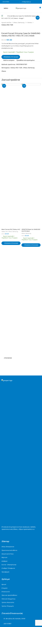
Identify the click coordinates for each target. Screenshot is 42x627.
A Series (29, 22)
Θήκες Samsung (18, 22)
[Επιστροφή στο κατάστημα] (5, 29)
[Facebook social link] (7, 71)
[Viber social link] (16, 71)
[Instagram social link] (5, 362)
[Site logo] (21, 8)
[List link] (21, 547)
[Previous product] (2, 29)
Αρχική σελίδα (6, 22)
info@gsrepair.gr (26, 2)
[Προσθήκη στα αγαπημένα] (19, 85)
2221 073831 (6, 2)
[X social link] (9, 71)
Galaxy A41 (4, 231)
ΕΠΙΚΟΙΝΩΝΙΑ (8, 358)
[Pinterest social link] (12, 71)
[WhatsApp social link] (14, 71)
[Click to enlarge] (5, 16)
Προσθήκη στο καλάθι (10, 57)
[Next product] (7, 29)
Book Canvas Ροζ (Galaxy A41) (10, 229)
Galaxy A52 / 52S (7, 25)
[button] (11, 243)
